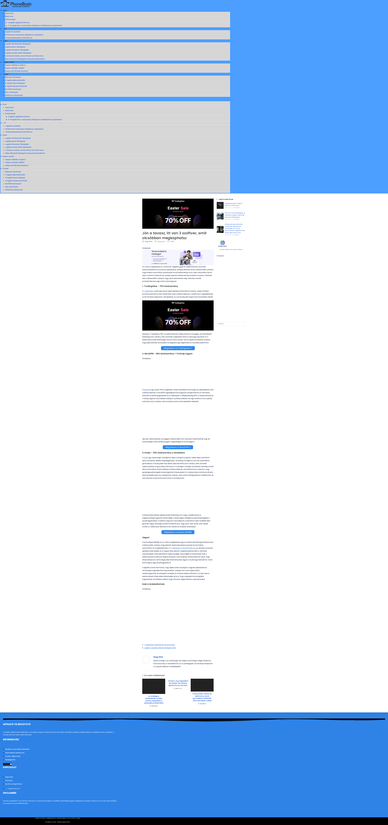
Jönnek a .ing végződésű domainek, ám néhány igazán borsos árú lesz (178, 683)
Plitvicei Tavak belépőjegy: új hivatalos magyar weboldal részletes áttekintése (235, 215)
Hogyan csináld (8, 62)
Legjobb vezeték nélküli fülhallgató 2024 (160, 648)
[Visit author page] (146, 660)
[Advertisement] (178, 374)
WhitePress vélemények (14, 95)
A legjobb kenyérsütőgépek (15, 83)
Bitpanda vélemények (13, 77)
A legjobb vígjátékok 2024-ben (19, 23)
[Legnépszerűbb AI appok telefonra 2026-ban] (220, 205)
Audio (5, 41)
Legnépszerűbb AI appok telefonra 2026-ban (233, 204)
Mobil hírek (9, 16)
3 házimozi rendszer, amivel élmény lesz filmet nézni (24, 56)
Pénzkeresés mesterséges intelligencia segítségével (24, 35)
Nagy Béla (148, 241)
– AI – (5, 29)
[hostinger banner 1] (178, 257)
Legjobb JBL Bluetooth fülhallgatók (18, 44)
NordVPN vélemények (13, 89)
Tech (172, 241)
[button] (115, 99)
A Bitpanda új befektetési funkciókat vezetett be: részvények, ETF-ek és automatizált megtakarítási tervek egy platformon (235, 228)
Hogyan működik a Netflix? (14, 68)
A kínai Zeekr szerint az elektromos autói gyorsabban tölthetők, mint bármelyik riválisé (202, 697)
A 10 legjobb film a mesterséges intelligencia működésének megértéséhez (35, 25)
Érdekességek (10, 19)
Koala (146, 457)
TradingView (148, 291)
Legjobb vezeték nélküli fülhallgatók (18, 53)
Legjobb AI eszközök (12, 32)
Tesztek (5, 74)
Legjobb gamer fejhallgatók (15, 47)
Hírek (5, 10)
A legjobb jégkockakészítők (15, 80)
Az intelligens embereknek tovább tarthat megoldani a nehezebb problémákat (153, 699)
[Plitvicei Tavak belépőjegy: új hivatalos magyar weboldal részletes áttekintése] (220, 216)
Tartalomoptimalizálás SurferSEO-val (18, 38)
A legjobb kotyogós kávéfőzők (16, 86)
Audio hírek (9, 13)
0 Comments (236, 208)
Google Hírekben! (237, 249)
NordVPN (147, 390)
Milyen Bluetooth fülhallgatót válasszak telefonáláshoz (25, 59)
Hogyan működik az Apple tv (15, 65)
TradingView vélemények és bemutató (159, 645)
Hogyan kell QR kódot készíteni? (16, 71)
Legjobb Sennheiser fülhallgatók (17, 50)
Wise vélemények (11, 92)
